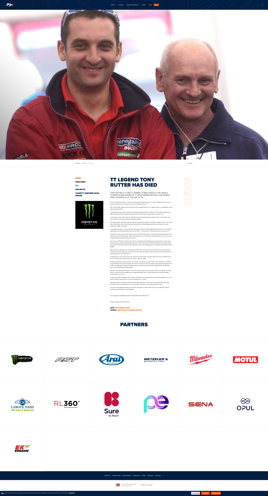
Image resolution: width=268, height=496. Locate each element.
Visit (150, 5)
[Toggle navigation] (262, 5)
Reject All (205, 493)
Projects (80, 189)
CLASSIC (120, 5)
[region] (134, 493)
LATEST (84, 163)
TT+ (156, 5)
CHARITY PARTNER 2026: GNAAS (87, 194)
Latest (113, 5)
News (91, 163)
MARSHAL (150, 475)
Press (144, 475)
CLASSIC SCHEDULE (132, 5)
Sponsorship (126, 475)
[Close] (265, 493)
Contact (158, 475)
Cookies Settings (195, 493)
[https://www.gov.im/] (128, 485)
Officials (107, 475)
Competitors (116, 475)
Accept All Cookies (216, 493)
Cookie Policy (72, 493)
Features (80, 181)
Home (77, 163)
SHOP (143, 5)
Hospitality (136, 475)
